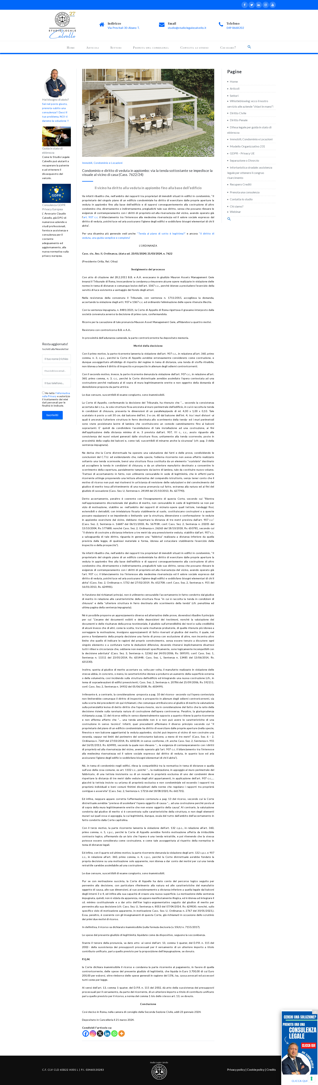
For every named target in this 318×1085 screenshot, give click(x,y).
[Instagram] (93, 1033)
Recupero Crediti (240, 184)
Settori (115, 47)
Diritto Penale (239, 120)
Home (71, 47)
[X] (100, 1033)
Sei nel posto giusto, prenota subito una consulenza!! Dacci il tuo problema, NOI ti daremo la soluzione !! (55, 112)
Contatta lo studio (194, 47)
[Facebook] (85, 1033)
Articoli (92, 47)
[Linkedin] (107, 1033)
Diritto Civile (238, 113)
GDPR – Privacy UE (242, 153)
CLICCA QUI (300, 1080)
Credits (271, 1069)
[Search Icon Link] (249, 47)
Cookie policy (255, 1069)
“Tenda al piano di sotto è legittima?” (161, 233)
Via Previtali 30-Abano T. (123, 27)
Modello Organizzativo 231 (247, 146)
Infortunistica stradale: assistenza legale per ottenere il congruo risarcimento (249, 172)
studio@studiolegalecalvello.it (187, 27)
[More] (121, 1033)
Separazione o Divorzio (244, 160)
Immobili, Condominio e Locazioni (102, 162)
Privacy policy (236, 1069)
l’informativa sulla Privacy (56, 395)
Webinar (235, 211)
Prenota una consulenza (151, 47)
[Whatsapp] (114, 1033)
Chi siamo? (228, 47)
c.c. (90, 217)
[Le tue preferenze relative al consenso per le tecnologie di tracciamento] (311, 1078)
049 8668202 (235, 27)
